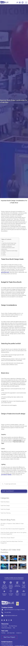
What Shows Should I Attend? (8, 537)
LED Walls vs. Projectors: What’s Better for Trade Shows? (12, 524)
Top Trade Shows (13, 626)
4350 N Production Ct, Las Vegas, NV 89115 (14, 609)
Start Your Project (8, 491)
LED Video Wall (11, 632)
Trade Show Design (5, 505)
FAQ (14, 627)
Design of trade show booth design (10, 250)
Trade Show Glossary (6, 627)
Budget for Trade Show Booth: (8, 244)
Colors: (4, 253)
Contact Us (19, 632)
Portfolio (3, 632)
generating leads (5, 272)
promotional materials (6, 474)
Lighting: (4, 254)
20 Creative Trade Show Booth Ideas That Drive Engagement (12, 542)
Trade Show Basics (5, 501)
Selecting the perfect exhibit (8, 247)
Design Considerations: (7, 246)
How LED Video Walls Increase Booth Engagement (12, 528)
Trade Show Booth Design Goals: (9, 243)
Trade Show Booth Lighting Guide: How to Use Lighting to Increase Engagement (13, 533)
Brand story (4, 249)
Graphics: (4, 252)
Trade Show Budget (5, 509)
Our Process (4, 626)
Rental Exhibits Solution (6, 643)
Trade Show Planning (5, 513)
